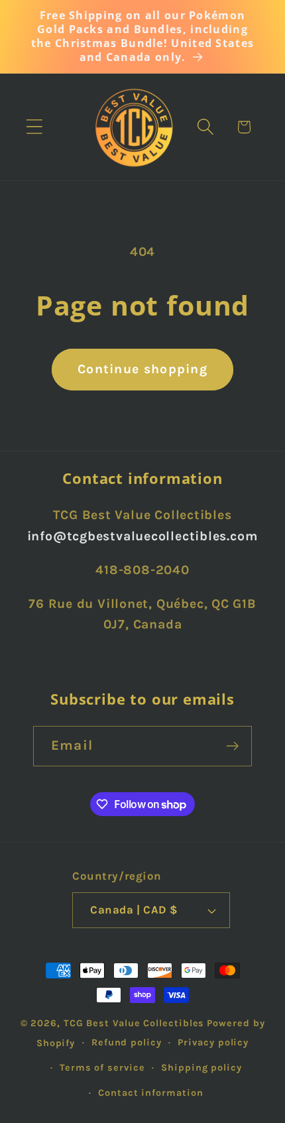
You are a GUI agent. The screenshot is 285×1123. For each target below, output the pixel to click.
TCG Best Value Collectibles (134, 1023)
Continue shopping (142, 369)
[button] (34, 127)
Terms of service (102, 1067)
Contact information (150, 1092)
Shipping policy (201, 1067)
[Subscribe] (232, 746)
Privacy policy (213, 1042)
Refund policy (126, 1042)
